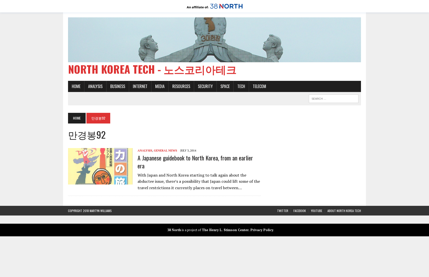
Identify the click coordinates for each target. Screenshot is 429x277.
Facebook (299, 211)
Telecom (259, 86)
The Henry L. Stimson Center (225, 230)
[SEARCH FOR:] (333, 98)
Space (225, 86)
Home (76, 86)
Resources (181, 86)
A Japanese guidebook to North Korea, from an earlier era (195, 161)
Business (117, 86)
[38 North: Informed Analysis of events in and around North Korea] (215, 9)
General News (165, 150)
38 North (174, 230)
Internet (140, 86)
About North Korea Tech (344, 211)
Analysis (95, 86)
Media (160, 86)
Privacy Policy (261, 230)
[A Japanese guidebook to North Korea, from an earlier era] (100, 181)
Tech (241, 86)
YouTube (316, 211)
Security (205, 86)
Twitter (282, 211)
